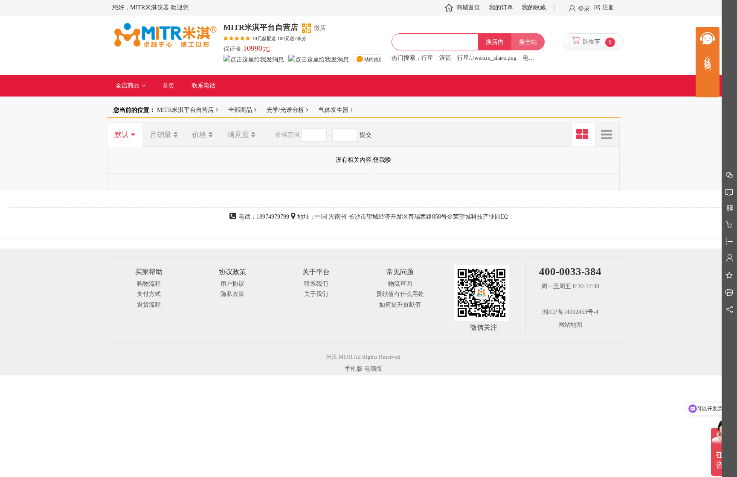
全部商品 (240, 110)
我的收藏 (534, 7)
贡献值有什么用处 (400, 294)
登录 (584, 8)
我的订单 (501, 7)
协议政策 (232, 271)
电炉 (528, 58)
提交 (365, 135)
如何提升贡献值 (400, 304)
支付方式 (149, 294)
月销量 (160, 135)
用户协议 (232, 284)
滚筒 (445, 58)
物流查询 (400, 284)
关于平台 (316, 271)
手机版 (354, 369)
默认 (121, 135)
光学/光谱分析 (285, 110)
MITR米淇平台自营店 (185, 110)
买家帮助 (148, 271)
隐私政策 (232, 294)
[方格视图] (583, 135)
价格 (199, 135)
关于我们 (316, 294)
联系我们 (316, 284)
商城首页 (468, 7)
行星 (427, 58)
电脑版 (373, 369)
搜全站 (528, 42)
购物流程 (149, 284)
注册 (608, 7)
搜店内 (495, 42)
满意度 (238, 135)
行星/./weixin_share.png (486, 58)
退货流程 (149, 304)
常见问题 (400, 271)
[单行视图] (607, 135)
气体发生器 (333, 110)
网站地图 (570, 325)
